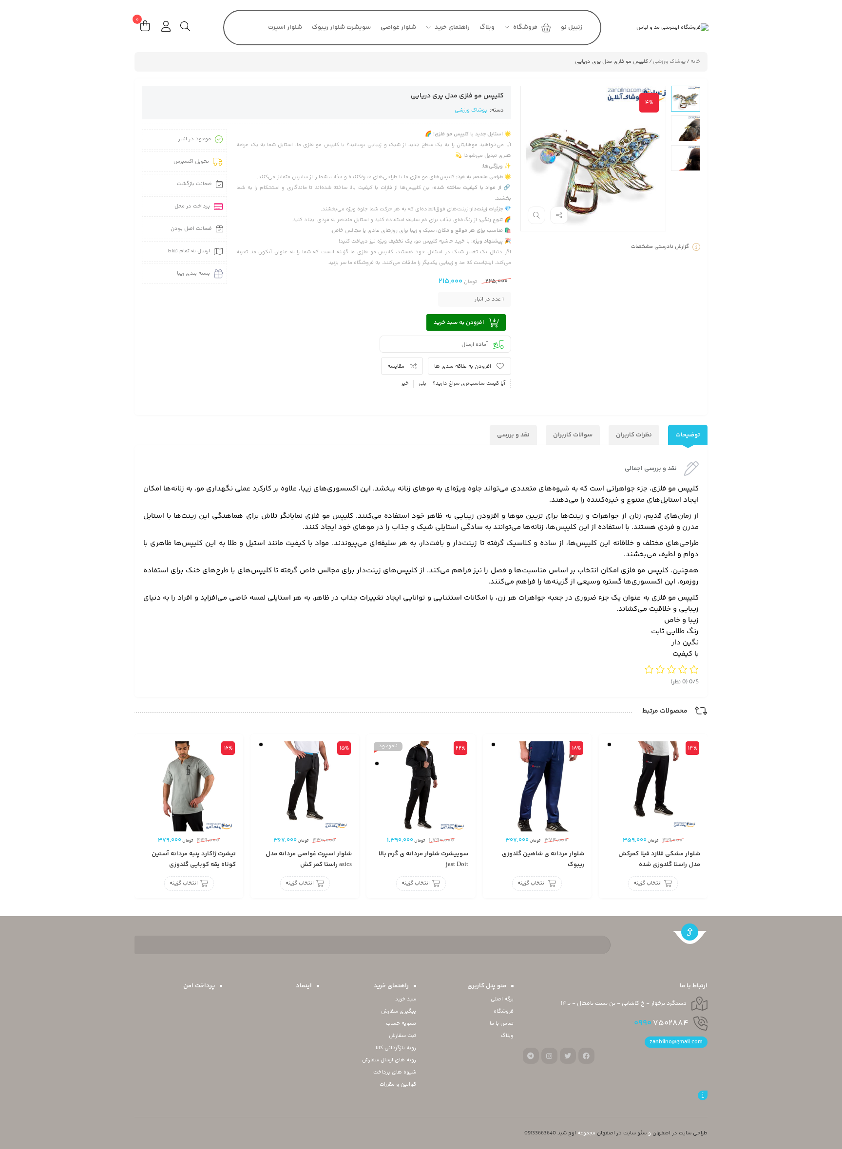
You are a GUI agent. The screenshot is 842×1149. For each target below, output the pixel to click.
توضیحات (687, 435)
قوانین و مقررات (398, 1084)
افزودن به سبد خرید (459, 322)
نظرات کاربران (634, 435)
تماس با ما (502, 1023)
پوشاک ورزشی (669, 61)
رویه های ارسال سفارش (389, 1060)
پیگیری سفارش (398, 1011)
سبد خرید (405, 999)
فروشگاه (504, 1011)
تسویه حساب (401, 1023)
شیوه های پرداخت (394, 1072)
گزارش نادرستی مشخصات (660, 247)
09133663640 (540, 1133)
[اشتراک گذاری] (559, 215)
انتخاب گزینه (647, 884)
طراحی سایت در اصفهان (680, 1133)
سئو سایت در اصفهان (622, 1133)
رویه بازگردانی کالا (396, 1048)
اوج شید (566, 1133)
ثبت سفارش (402, 1036)
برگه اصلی (502, 999)
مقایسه (395, 366)
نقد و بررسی (513, 435)
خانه (695, 61)
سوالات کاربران (573, 435)
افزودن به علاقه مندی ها (462, 366)
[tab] (688, 435)
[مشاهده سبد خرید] (145, 27)
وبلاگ (507, 1036)
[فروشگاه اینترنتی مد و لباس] (657, 27)
